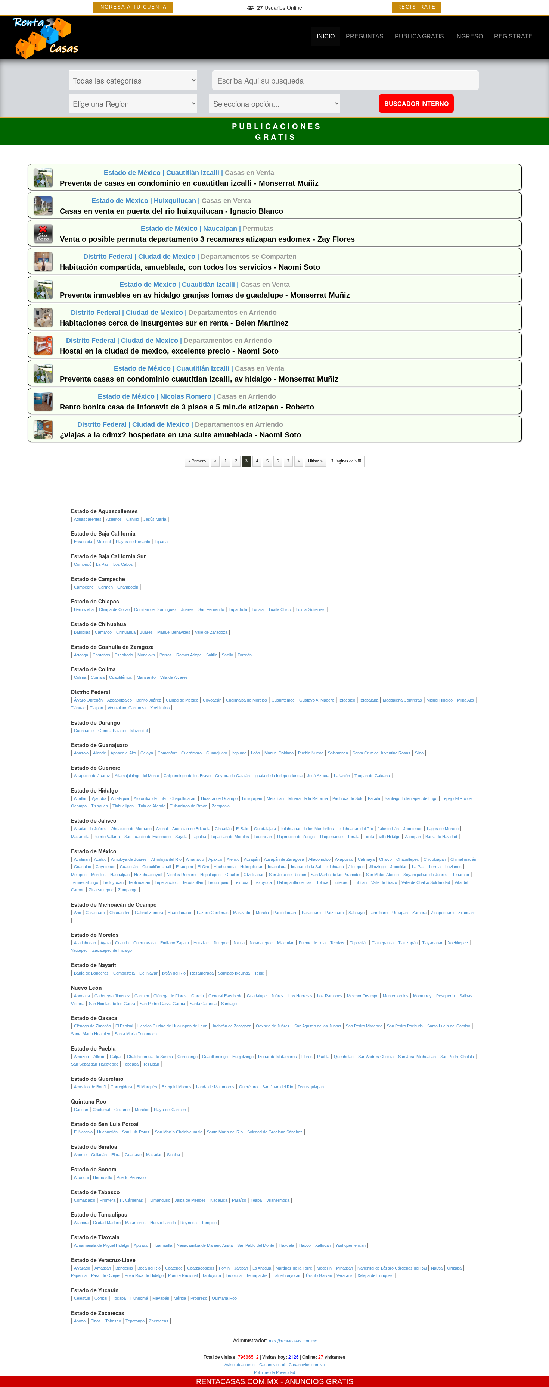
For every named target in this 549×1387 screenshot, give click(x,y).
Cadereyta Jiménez (112, 996)
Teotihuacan (139, 882)
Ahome (80, 1154)
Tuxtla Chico (279, 609)
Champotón (127, 587)
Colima (80, 677)
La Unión (342, 775)
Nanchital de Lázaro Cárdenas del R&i (392, 1268)
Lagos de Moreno (443, 828)
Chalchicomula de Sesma (150, 1056)
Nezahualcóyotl (148, 874)
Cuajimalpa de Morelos (246, 700)
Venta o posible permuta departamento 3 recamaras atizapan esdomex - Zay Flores (207, 239)
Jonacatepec (261, 943)
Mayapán (160, 1298)
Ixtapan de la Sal (306, 866)
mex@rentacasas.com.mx (293, 1341)
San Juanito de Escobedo (147, 836)
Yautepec (79, 950)
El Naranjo (83, 1132)
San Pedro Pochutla (405, 1026)
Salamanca (338, 753)
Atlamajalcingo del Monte (137, 775)
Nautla (437, 1268)
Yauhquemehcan (350, 1245)
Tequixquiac (218, 882)
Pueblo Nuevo (310, 753)
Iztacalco (347, 700)
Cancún (81, 1109)
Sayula (181, 836)
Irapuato (239, 753)
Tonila (369, 836)
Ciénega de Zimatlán (92, 1026)
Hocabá (119, 1298)
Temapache (256, 1275)
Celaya (146, 753)
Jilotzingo (377, 866)
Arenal (162, 828)
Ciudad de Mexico (182, 700)
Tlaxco (304, 1245)
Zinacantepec (101, 890)
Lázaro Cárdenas (213, 912)
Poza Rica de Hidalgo (144, 1275)
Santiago (229, 1003)
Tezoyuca (263, 882)
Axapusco (344, 859)
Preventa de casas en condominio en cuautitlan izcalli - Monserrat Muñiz (189, 183)
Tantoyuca (211, 1275)
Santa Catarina (203, 1003)
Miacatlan (285, 943)
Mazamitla (80, 836)
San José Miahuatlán (417, 1056)
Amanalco (195, 859)
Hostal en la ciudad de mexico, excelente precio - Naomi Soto (169, 351)
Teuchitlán (263, 836)
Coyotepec (105, 866)
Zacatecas (158, 1321)
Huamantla (162, 1245)
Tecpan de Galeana (372, 775)
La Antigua (261, 1268)
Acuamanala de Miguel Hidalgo (101, 1245)
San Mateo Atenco (382, 874)
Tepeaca (131, 1064)
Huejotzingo (243, 1056)
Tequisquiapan (311, 1087)
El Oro (203, 866)
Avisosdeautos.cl (239, 1364)
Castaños (101, 655)
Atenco (233, 859)
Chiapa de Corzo (114, 609)
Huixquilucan (251, 866)
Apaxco (215, 859)
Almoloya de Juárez (129, 859)
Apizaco (141, 1245)
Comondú (83, 564)
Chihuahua (126, 632)
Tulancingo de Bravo (188, 806)
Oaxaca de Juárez (273, 1026)
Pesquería (445, 996)
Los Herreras (300, 996)
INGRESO (469, 36)
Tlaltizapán (408, 943)
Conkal (100, 1298)
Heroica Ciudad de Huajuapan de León (172, 1026)
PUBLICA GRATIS (419, 36)
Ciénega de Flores (170, 996)
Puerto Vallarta (107, 836)
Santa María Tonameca (136, 1034)
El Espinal (124, 1026)
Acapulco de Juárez (92, 775)
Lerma (435, 866)
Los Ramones (329, 996)
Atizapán (252, 859)
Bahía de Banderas (91, 973)
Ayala (105, 943)
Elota (115, 1154)
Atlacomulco (319, 859)
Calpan (116, 1056)
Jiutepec (221, 943)
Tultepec (340, 882)
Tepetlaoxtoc (166, 882)
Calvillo (132, 519)
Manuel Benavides (173, 632)
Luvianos (453, 866)
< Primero (197, 461)
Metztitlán (275, 798)
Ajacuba (99, 798)
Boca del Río (149, 1268)
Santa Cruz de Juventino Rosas (381, 753)
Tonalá (258, 609)
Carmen (105, 587)
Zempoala (221, 806)
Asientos (114, 519)
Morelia (262, 912)
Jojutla (239, 943)
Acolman (82, 859)
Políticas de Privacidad (274, 1372)
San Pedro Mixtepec (364, 1026)
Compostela (124, 973)
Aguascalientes (88, 519)
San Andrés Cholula (376, 1056)
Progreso (198, 1298)
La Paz (102, 564)
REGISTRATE (416, 7)
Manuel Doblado (279, 753)
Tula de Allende (151, 806)
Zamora (419, 912)
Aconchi (81, 1177)
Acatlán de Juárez (90, 828)
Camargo (103, 632)
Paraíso (239, 1200)
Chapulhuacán (183, 798)
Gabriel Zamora (149, 912)
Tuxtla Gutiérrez (310, 609)
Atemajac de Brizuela (191, 828)
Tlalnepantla (383, 943)
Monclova (146, 655)
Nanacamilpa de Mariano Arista (205, 1245)
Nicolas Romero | (188, 396)
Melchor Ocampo (362, 996)
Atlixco (99, 1056)
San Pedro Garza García (162, 1003)
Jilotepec (356, 866)
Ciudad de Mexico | (169, 256)
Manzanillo (146, 677)
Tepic (259, 973)
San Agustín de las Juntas (317, 1026)
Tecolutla (234, 1275)
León (255, 753)
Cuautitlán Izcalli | (195, 172)
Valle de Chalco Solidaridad (425, 882)
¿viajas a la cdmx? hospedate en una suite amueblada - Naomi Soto (180, 435)
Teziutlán (151, 1064)
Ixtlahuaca (334, 866)
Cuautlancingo (215, 1056)
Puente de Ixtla (312, 943)
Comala (98, 677)
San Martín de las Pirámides (336, 874)
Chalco (385, 859)
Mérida (180, 1298)
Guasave (133, 1154)
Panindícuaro (285, 912)
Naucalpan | (223, 228)
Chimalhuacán (463, 859)
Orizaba (454, 1268)
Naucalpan (120, 874)
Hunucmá (139, 1298)
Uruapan (400, 912)
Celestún (82, 1298)
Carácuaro (95, 912)
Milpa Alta (465, 700)
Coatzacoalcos (200, 1268)
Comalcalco (84, 1200)
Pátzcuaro (334, 912)
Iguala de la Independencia (278, 775)
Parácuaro (311, 912)
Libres (307, 1056)
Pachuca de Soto (347, 798)
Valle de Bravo (384, 882)
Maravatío (242, 912)
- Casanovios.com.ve (305, 1364)
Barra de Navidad (441, 836)
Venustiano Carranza (127, 708)
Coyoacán (212, 700)
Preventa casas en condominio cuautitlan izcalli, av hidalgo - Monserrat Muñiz (199, 379)
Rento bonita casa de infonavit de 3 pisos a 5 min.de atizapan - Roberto (187, 407)
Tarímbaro (378, 912)
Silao (419, 753)
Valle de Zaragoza (211, 632)
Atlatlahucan (85, 943)
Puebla (323, 1056)
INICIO (326, 36)
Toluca (322, 882)
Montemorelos (396, 996)
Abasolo (81, 753)
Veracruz (344, 1275)
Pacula (374, 798)
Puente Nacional (183, 1275)
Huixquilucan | (178, 200)
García (197, 996)
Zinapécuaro (442, 912)
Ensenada (83, 541)
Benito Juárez (148, 700)
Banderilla (124, 1268)
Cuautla (122, 943)
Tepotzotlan (192, 882)
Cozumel (122, 1109)
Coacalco (82, 866)
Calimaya (366, 859)
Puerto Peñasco (131, 1177)
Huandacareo (180, 912)
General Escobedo (225, 996)
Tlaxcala (286, 1245)
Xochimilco (160, 708)
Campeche (84, 587)
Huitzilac (201, 943)
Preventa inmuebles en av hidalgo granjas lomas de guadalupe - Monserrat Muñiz (205, 295)
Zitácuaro (466, 912)
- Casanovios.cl (270, 1364)
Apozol (80, 1321)
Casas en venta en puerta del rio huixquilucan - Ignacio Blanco (171, 211)
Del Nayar (148, 973)
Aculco (100, 859)
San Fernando (211, 609)
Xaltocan (323, 1245)
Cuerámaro (191, 753)
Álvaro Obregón (88, 700)
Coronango (187, 1056)
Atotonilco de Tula (150, 798)
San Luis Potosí (136, 1132)
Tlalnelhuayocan (286, 1275)
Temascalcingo (84, 882)
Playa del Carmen (170, 1109)
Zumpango (127, 890)
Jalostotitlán (388, 828)
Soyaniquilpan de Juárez (425, 874)
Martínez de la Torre (294, 1268)
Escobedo (124, 655)
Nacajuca (218, 1200)
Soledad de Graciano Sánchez (275, 1132)
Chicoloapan (435, 859)
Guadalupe (257, 996)
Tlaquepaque (331, 836)
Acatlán (80, 798)
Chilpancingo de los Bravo (187, 775)
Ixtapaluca (277, 866)
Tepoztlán (358, 943)
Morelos (98, 874)
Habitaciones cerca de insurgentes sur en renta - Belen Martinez (174, 323)
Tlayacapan (432, 943)
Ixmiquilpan (252, 798)
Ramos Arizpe (189, 655)
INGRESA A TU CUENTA (132, 7)
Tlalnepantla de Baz (294, 882)
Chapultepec (407, 859)
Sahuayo (356, 912)
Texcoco (241, 882)
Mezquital (139, 730)
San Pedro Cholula (457, 1056)
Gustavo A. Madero (316, 700)
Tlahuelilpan (123, 806)
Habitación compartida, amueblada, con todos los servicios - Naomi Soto (190, 267)
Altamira (81, 1222)
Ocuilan (232, 874)
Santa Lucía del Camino (448, 1026)
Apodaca (82, 996)
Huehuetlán (107, 1132)
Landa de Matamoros (215, 1087)
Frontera (107, 1200)
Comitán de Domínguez (155, 609)
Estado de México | (135, 172)
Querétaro (248, 1087)
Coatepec (174, 1268)
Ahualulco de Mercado (131, 828)
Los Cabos (123, 564)
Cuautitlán (129, 866)
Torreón (245, 655)
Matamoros (135, 1222)
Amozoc (81, 1056)
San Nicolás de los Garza (112, 1003)
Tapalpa (199, 836)
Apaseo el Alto (123, 753)
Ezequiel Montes (177, 1087)
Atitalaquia (120, 798)
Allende (99, 753)
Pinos (96, 1321)
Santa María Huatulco (90, 1034)
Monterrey (422, 996)
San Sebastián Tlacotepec (94, 1064)
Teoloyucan (113, 882)
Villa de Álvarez (174, 677)
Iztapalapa (369, 700)
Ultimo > (315, 461)
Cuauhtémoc (120, 677)
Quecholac (344, 1056)
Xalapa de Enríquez (375, 1275)
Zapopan (413, 836)
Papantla (79, 1275)
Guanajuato (216, 753)
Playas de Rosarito (133, 541)
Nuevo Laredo (163, 1222)
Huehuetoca (225, 866)
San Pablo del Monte (255, 1245)
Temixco (337, 943)
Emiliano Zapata (174, 943)
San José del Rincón (287, 874)
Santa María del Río (225, 1132)
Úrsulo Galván (319, 1275)
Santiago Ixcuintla (234, 973)
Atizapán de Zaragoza (284, 859)
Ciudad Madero (107, 1222)
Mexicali (104, 541)
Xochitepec (458, 943)
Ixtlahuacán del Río (355, 828)
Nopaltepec (210, 874)
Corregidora (121, 1087)
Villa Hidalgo (389, 836)
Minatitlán (344, 1268)
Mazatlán (154, 1154)
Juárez (187, 609)
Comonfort (167, 753)
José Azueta (318, 775)
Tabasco (113, 1321)
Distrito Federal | (110, 256)
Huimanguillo (159, 1200)
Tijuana (161, 541)
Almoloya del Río (166, 859)
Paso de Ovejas (105, 1275)
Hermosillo (102, 1177)
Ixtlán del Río (174, 973)
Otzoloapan (254, 874)
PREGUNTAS (365, 36)
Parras (165, 655)
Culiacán (99, 1154)
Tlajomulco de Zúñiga (295, 836)
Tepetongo (135, 1321)
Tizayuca (99, 806)
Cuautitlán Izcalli (156, 866)
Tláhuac (78, 708)
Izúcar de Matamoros (277, 1056)
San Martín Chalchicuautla (178, 1132)
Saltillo (211, 655)
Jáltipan (241, 1268)
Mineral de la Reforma (308, 798)
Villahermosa (277, 1200)
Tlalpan (96, 708)
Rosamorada (202, 973)
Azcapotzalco (119, 700)
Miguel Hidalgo (440, 700)
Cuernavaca (144, 943)
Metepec (79, 874)
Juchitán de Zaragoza (231, 1026)
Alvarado (82, 1268)
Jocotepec (412, 828)
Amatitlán (102, 1268)
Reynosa (188, 1222)
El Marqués (147, 1087)
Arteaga (81, 655)
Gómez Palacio (112, 730)
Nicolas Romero (181, 874)
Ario (77, 912)
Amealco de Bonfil (90, 1087)
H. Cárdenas (131, 1200)
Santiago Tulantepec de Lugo (411, 798)
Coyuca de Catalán (232, 775)
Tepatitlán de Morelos (230, 836)
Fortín (224, 1268)
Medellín (324, 1268)
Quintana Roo (224, 1298)
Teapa (256, 1200)
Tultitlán (360, 882)
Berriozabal (84, 609)
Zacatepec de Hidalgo (112, 950)
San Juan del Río (277, 1087)
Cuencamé (84, 730)
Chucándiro (119, 912)
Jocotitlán (398, 866)
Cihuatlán (223, 828)
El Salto (242, 828)
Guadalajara (265, 828)
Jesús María (154, 519)
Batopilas (82, 632)
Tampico (209, 1222)
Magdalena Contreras (402, 700)
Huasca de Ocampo (219, 798)
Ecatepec (184, 866)
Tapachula (238, 609)
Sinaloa (173, 1154)
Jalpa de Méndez (190, 1200)
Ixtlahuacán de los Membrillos (307, 828)
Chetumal (101, 1109)
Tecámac (460, 874)
